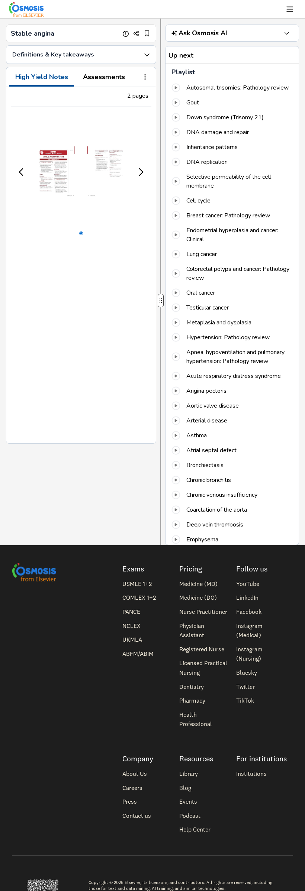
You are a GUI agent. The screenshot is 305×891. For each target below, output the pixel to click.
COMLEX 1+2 (139, 597)
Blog (185, 787)
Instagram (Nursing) (249, 653)
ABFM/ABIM (138, 653)
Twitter (245, 686)
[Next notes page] (140, 172)
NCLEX (131, 625)
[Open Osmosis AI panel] (287, 33)
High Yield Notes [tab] (41, 76)
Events (188, 801)
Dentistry (191, 686)
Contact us (136, 815)
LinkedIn (247, 597)
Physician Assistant (191, 630)
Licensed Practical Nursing (203, 667)
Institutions (251, 773)
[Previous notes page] (21, 172)
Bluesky (246, 672)
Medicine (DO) (198, 597)
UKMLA (132, 639)
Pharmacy (192, 700)
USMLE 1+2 (137, 583)
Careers (132, 787)
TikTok (245, 700)
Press (129, 801)
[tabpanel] (81, 265)
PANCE (131, 611)
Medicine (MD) (198, 583)
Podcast (189, 815)
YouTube (247, 583)
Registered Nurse (201, 649)
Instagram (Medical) (249, 630)
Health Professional (195, 719)
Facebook (248, 611)
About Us (134, 773)
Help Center (195, 829)
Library (188, 773)
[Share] (136, 33)
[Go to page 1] (81, 233)
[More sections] (145, 78)
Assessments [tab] (104, 76)
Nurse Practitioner (203, 611)
